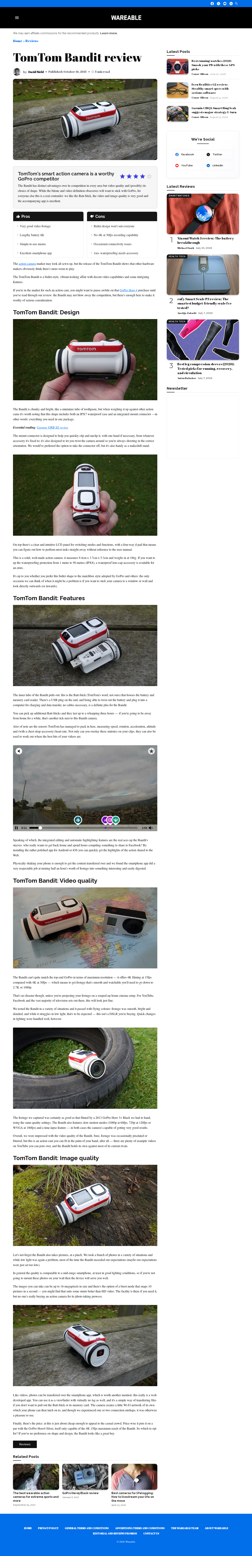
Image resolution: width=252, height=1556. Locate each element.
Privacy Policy (48, 1528)
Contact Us (151, 1533)
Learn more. (109, 33)
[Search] (236, 3)
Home (17, 41)
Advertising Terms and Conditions (140, 1528)
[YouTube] (225, 3)
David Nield (36, 72)
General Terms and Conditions (87, 1528)
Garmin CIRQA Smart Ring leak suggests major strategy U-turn (214, 110)
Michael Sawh (185, 247)
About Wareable (216, 1528)
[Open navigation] (17, 17)
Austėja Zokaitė (186, 313)
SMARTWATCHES (179, 195)
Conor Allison (200, 73)
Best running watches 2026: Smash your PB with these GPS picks (213, 65)
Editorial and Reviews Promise (115, 1533)
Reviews (31, 41)
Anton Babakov (186, 378)
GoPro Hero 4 (128, 290)
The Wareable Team (184, 1528)
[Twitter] (218, 3)
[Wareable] (126, 17)
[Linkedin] (231, 3)
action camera (27, 263)
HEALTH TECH (177, 256)
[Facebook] (212, 3)
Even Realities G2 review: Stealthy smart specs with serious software (210, 88)
